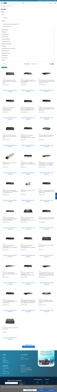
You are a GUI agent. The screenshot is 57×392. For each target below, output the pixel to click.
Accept (41, 390)
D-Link (5, 17)
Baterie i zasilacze (7, 26)
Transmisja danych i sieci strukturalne (10, 24)
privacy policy (26, 386)
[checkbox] (1, 17)
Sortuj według (27, 63)
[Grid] (50, 64)
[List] (52, 64)
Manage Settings (30, 390)
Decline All (51, 390)
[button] (56, 196)
